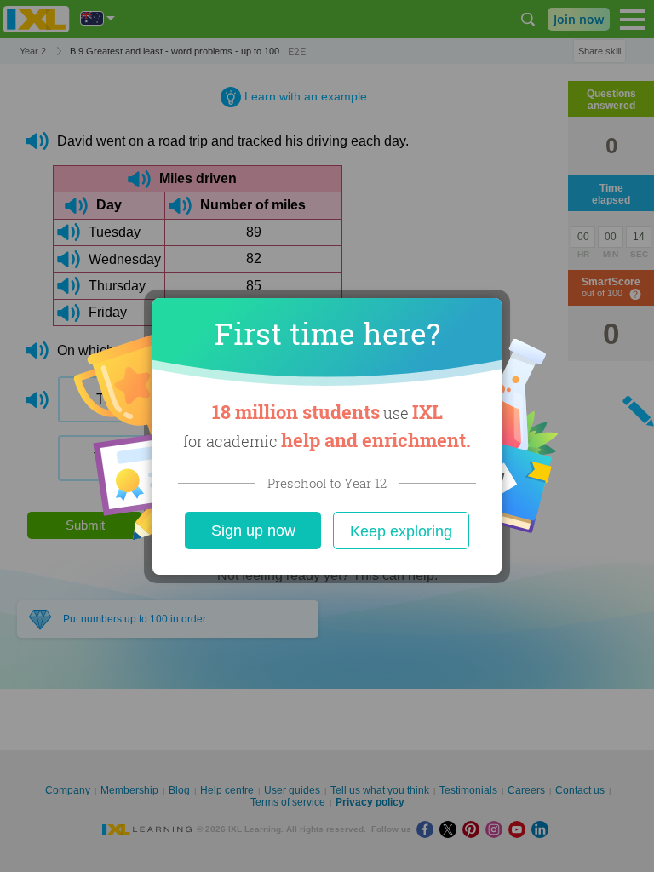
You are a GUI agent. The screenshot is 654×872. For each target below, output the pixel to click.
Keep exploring (401, 531)
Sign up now (253, 530)
